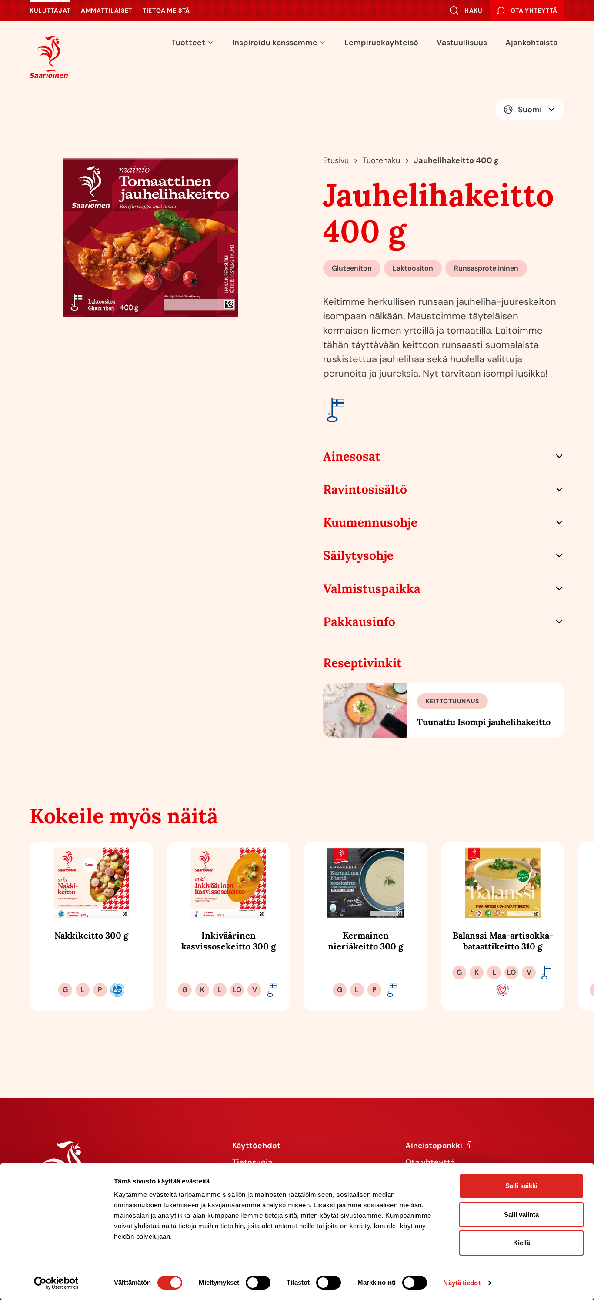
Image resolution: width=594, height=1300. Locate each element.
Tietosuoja (252, 1162)
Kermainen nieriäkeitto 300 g (365, 941)
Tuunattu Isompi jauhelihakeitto (484, 721)
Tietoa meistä (166, 10)
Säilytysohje (358, 555)
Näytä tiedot (461, 1283)
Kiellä (521, 1243)
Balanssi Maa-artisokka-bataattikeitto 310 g (503, 941)
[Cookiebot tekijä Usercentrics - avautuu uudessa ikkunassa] (56, 1283)
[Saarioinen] (49, 57)
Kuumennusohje (370, 522)
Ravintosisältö (365, 489)
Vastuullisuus (462, 42)
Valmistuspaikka (371, 588)
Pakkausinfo (359, 621)
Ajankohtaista (531, 42)
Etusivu (336, 160)
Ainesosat (351, 456)
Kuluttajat (50, 10)
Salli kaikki (521, 1186)
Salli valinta (521, 1214)
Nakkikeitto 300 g (91, 935)
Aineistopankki (433, 1146)
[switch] (258, 1283)
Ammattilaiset (106, 10)
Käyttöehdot (256, 1146)
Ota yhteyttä (430, 1162)
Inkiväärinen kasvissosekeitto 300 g (228, 941)
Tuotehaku (381, 160)
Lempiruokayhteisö (381, 42)
